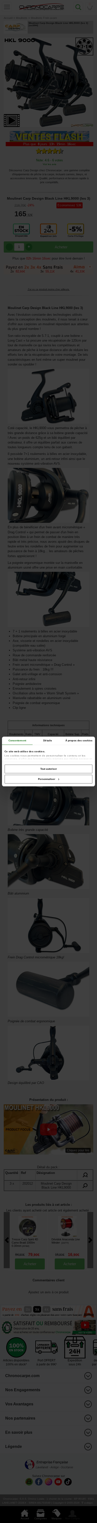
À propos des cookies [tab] (79, 740)
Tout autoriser (48, 768)
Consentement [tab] (17, 740)
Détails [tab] (47, 740)
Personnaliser (46, 779)
